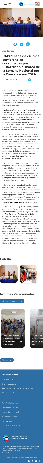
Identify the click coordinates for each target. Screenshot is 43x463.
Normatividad (8, 421)
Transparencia (8, 393)
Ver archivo (6, 360)
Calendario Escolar (10, 408)
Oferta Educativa (9, 384)
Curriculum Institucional (12, 412)
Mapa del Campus (9, 417)
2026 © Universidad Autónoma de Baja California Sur (22, 457)
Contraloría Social (9, 379)
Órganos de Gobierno (11, 425)
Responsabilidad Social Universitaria (17, 388)
